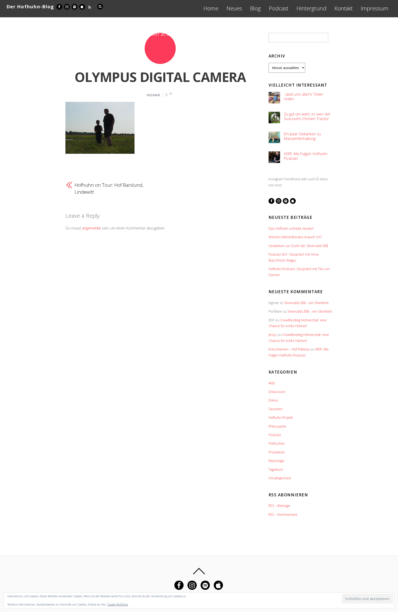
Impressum (374, 8)
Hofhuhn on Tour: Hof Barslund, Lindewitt (109, 188)
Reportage (276, 460)
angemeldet (91, 228)
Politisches (277, 443)
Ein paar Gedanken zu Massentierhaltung (302, 136)
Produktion (277, 452)
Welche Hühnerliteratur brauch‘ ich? (295, 237)
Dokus (273, 400)
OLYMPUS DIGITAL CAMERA (160, 77)
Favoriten (276, 409)
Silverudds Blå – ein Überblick (306, 303)
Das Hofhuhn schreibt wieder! (291, 228)
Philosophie (277, 426)
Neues (234, 8)
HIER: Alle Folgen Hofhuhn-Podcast (306, 156)
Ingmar (153, 95)
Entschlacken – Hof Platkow (289, 349)
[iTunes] (81, 6)
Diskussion (277, 391)
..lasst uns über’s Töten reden (303, 96)
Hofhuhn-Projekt (281, 417)
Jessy (273, 334)
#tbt (272, 383)
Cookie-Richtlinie (117, 604)
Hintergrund (311, 8)
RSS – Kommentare (283, 514)
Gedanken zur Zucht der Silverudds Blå (298, 246)
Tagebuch (276, 469)
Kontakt (343, 8)
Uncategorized (280, 478)
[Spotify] (74, 6)
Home (210, 8)
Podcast (278, 8)
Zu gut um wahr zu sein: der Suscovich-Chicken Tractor (307, 116)
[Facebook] (58, 6)
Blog (255, 8)
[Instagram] (66, 6)
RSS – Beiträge (279, 505)
